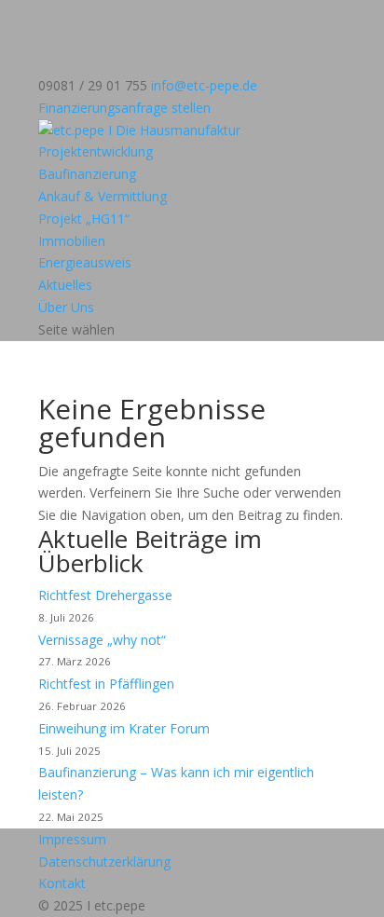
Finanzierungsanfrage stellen (124, 107)
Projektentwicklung (95, 151)
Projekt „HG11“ (84, 218)
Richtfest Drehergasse (105, 595)
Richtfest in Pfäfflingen (106, 683)
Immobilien (71, 241)
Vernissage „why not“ (102, 640)
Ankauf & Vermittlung (102, 196)
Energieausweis (84, 262)
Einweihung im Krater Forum (124, 728)
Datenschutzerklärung (104, 861)
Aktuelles (65, 285)
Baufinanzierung (87, 174)
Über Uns (66, 307)
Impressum (72, 839)
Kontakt (62, 883)
